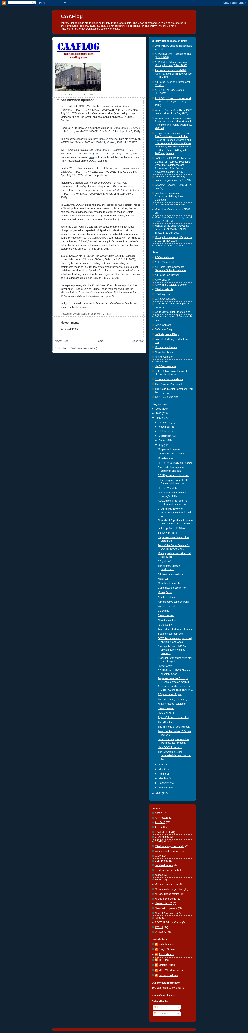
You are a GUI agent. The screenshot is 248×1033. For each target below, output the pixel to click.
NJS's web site (163, 361)
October (163, 431)
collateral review (164, 865)
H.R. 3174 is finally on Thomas (175, 463)
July (161, 445)
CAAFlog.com (162, 294)
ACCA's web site (164, 257)
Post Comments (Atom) (84, 348)
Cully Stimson (166, 944)
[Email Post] (108, 313)
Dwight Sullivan (167, 949)
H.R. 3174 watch (167, 488)
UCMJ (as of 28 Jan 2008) (169, 245)
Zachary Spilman (168, 975)
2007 (159, 418)
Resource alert (166, 615)
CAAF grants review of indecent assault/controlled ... (174, 512)
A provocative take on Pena (173, 601)
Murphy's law (165, 592)
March (162, 778)
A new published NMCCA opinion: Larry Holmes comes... (172, 650)
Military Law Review (166, 347)
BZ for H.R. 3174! (168, 532)
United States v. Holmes (126, 128)
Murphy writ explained (170, 449)
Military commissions (167, 884)
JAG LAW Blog (163, 329)
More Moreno (165, 458)
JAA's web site (163, 325)
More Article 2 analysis (170, 583)
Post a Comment (68, 328)
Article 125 (161, 827)
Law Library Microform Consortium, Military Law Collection (169, 196)
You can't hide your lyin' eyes (174, 699)
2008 (159, 413)
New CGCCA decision (170, 747)
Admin (158, 813)
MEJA (158, 879)
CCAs (158, 856)
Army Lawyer (162, 280)
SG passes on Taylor (170, 694)
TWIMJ (159, 927)
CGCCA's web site (165, 299)
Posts (160, 1007)
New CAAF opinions (166, 908)
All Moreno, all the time (171, 453)
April (161, 773)
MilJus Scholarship (165, 898)
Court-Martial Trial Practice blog (172, 312)
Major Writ (163, 578)
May (161, 769)
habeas (159, 875)
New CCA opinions (165, 913)
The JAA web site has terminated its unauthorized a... (174, 755)
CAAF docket (162, 832)
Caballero (79, 215)
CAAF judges (162, 841)
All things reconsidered (170, 574)
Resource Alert (166, 708)
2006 (159, 793)
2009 (159, 408)
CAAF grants (162, 836)
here (91, 157)
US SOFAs (161, 932)
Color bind (163, 610)
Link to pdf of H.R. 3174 (171, 528)
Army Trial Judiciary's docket (171, 284)
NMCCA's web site (165, 366)
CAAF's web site (164, 289)
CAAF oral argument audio (169, 846)
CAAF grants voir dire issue (173, 475)
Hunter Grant (165, 666)
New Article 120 (163, 903)
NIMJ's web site (164, 356)
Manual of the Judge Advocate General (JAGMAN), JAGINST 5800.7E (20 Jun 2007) (172, 229)
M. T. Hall (164, 959)
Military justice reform (167, 894)
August (163, 440)
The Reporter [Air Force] (168, 384)
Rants (158, 917)
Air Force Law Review (167, 275)
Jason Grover (166, 954)
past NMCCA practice (105, 139)
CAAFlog (72, 16)
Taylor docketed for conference (175, 629)
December (165, 422)
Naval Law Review (165, 352)
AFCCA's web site (165, 262)
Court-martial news (165, 870)
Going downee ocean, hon (172, 587)
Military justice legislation (172, 703)
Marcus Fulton (167, 965)
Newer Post (61, 341)
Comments (162, 1013)
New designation (167, 620)
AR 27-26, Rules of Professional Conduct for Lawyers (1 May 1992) (173, 102)
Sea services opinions (77, 100)
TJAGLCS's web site (166, 397)
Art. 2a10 (160, 822)
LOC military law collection (170, 204)
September (165, 436)
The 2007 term (166, 722)
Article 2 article (166, 597)
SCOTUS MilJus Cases (168, 922)
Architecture (161, 818)
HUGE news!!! (166, 713)
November (165, 426)
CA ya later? (165, 561)
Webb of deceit (166, 606)
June (162, 764)
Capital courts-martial (167, 851)
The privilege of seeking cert (174, 726)
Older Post (138, 341)
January (163, 787)
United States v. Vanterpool (109, 150)
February (164, 783)
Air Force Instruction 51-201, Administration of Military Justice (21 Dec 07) (173, 73)
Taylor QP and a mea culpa (173, 717)
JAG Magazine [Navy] (167, 334)
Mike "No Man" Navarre (172, 970)
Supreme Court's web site (169, 379)
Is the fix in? (165, 624)
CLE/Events (161, 860)
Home (99, 341)
